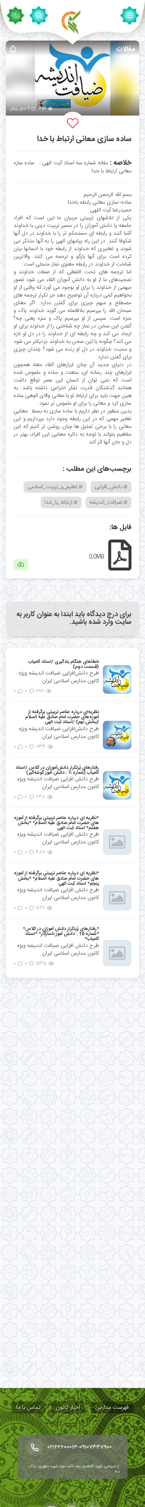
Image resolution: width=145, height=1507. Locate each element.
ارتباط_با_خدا (58, 502)
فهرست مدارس (112, 1407)
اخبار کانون (68, 1407)
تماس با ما (28, 1407)
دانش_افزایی (108, 487)
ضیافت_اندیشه (106, 502)
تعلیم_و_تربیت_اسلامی (52, 487)
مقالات (125, 49)
